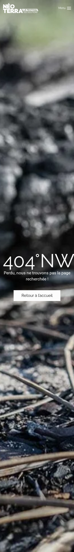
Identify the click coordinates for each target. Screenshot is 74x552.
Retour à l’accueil (37, 295)
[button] (64, 8)
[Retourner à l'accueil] (20, 8)
